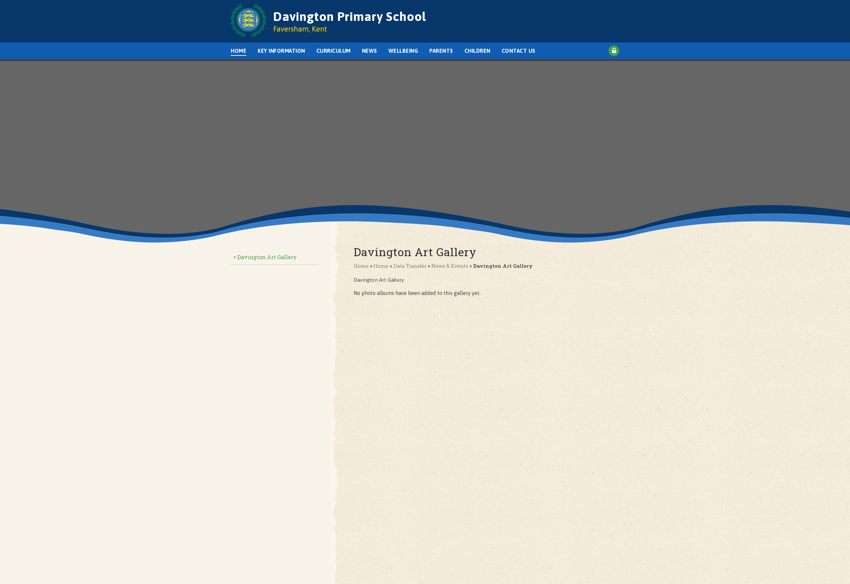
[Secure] (614, 50)
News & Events (449, 265)
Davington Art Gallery (267, 256)
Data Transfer (409, 265)
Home (361, 265)
